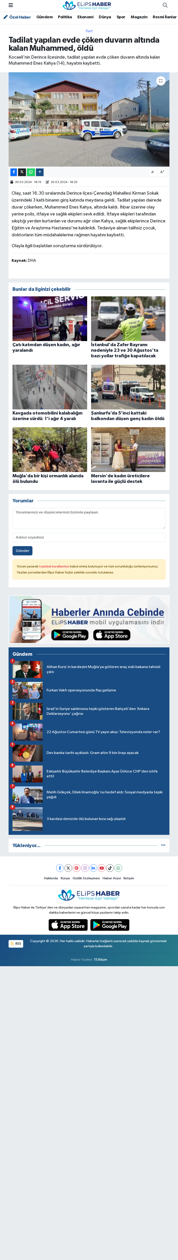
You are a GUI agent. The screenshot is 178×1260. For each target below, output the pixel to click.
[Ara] (165, 6)
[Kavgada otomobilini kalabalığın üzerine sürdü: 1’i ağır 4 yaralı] (50, 387)
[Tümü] (163, 846)
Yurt (89, 31)
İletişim (129, 878)
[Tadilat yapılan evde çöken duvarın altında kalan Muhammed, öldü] (89, 119)
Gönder (22, 551)
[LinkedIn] (93, 868)
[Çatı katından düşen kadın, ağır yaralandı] (50, 318)
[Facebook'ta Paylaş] (13, 172)
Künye (65, 878)
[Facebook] (60, 868)
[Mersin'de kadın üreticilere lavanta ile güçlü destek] (128, 450)
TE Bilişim (100, 959)
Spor (121, 17)
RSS (18, 943)
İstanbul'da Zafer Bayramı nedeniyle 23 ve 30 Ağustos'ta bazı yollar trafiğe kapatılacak (124, 350)
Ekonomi (85, 17)
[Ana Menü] (11, 6)
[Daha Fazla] (40, 172)
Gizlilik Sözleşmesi (86, 878)
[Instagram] (85, 868)
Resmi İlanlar (165, 17)
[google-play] (109, 925)
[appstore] (68, 925)
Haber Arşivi (112, 878)
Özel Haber (20, 17)
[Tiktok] (110, 868)
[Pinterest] (76, 868)
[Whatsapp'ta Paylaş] (31, 172)
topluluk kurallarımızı (54, 566)
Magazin (139, 17)
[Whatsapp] (118, 868)
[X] (68, 868)
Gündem (44, 17)
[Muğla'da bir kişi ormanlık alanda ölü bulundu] (50, 450)
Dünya (105, 17)
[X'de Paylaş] (22, 172)
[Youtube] (101, 868)
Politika (65, 17)
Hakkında (51, 878)
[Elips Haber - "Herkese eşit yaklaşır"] (86, 5)
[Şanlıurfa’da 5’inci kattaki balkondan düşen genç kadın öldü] (128, 387)
